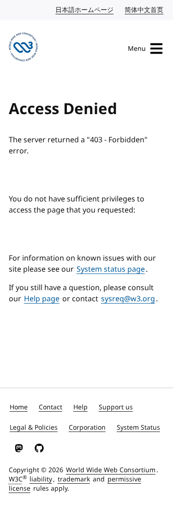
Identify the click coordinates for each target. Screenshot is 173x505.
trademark (74, 479)
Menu (137, 49)
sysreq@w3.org (128, 298)
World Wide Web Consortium (110, 470)
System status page (111, 269)
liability (41, 479)
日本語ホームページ (84, 10)
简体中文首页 (144, 10)
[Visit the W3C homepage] (23, 48)
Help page (42, 298)
